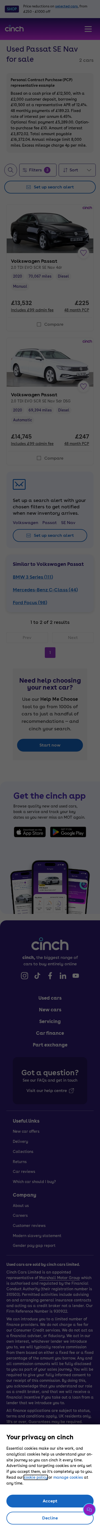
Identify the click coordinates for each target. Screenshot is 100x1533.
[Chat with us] (89, 1509)
